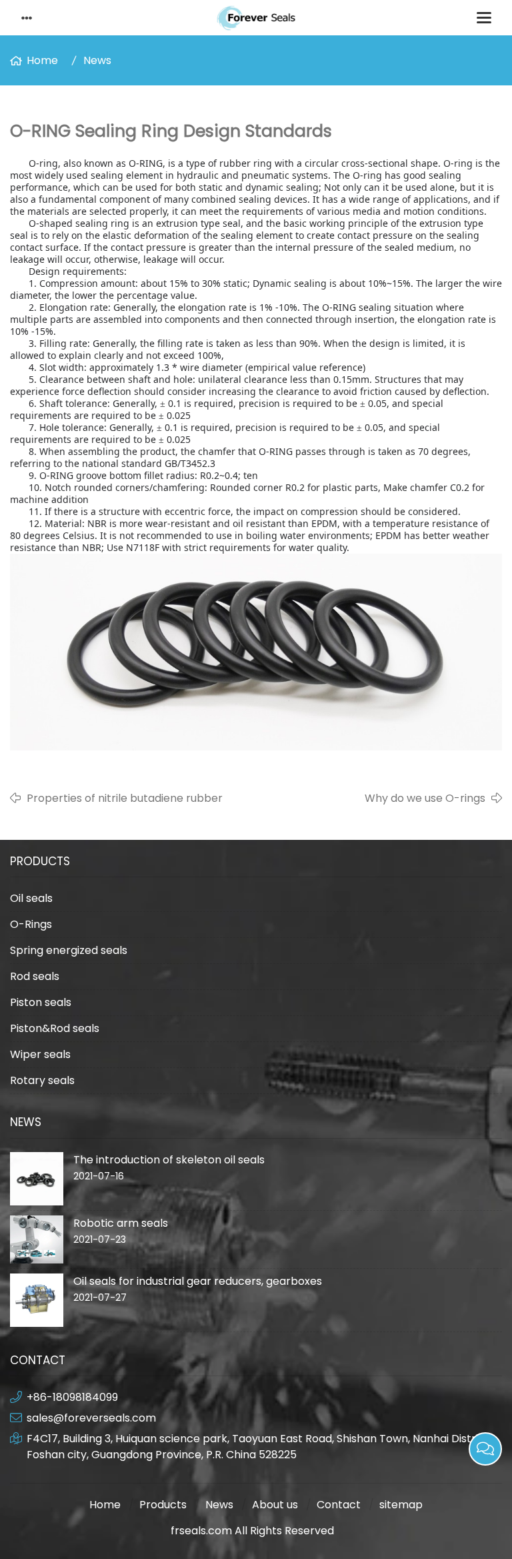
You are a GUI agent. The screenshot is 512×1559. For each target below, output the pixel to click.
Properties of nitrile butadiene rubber (125, 798)
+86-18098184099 (72, 1397)
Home (42, 60)
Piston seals (40, 1002)
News (97, 60)
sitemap (401, 1504)
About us (275, 1504)
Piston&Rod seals (54, 1028)
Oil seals (31, 898)
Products (163, 1504)
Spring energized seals (68, 950)
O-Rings (31, 924)
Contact (339, 1504)
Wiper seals (40, 1054)
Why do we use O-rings (425, 798)
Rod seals (34, 976)
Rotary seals (42, 1080)
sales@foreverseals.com (91, 1418)
